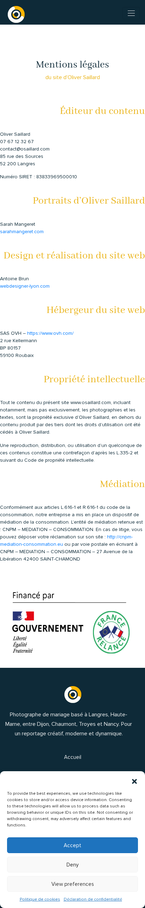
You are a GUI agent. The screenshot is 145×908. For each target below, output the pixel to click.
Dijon (43, 724)
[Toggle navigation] (131, 13)
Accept (72, 845)
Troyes (87, 724)
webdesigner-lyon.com (25, 286)
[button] (134, 780)
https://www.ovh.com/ (50, 333)
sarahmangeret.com (22, 232)
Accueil (72, 757)
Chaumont (63, 724)
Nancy (111, 724)
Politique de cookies (40, 899)
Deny (72, 865)
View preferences (72, 884)
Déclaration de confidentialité (93, 899)
